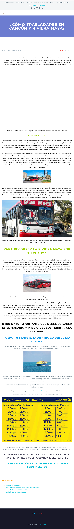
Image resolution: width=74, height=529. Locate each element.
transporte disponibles (48, 62)
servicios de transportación (51, 313)
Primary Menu (70, 12)
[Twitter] (34, 8)
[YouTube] (42, 8)
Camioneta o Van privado (38, 60)
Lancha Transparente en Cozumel (16, 492)
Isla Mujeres (42, 391)
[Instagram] (37, 8)
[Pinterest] (39, 8)
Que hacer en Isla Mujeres (13, 485)
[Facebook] (31, 8)
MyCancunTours (41, 524)
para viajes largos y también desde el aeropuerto (56, 267)
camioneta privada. (48, 260)
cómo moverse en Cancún (12, 145)
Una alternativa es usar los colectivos (16, 303)
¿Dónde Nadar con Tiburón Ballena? (16, 490)
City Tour (26, 60)
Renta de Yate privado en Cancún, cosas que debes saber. (23, 487)
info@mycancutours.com (38, 5)
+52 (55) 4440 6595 (64, 3)
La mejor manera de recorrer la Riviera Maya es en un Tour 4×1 (22, 260)
